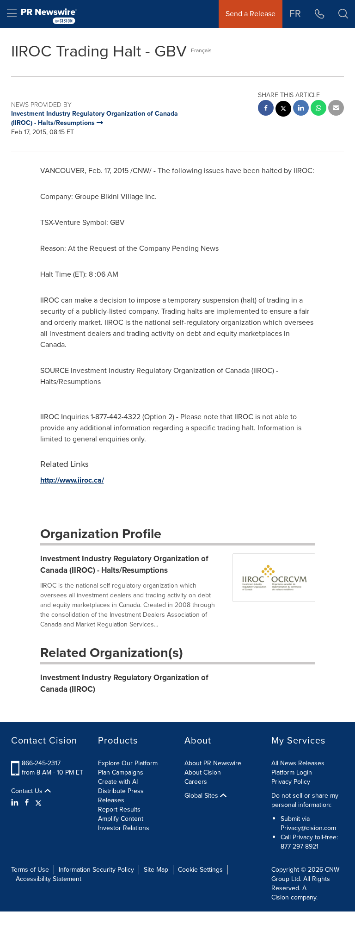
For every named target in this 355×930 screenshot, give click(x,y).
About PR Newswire (212, 763)
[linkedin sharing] (301, 109)
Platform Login (291, 772)
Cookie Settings (200, 869)
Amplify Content (120, 819)
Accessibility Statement (48, 879)
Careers (195, 782)
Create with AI (118, 782)
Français (201, 50)
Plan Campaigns (120, 772)
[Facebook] (27, 802)
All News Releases (297, 763)
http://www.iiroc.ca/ (72, 480)
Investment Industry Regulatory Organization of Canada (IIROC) (124, 683)
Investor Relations (123, 828)
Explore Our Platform (128, 763)
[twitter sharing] (283, 110)
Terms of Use (30, 869)
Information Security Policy (96, 869)
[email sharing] (336, 109)
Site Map (156, 869)
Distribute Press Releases (121, 795)
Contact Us (27, 791)
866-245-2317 (41, 763)
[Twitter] (38, 802)
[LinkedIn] (16, 802)
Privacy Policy (290, 782)
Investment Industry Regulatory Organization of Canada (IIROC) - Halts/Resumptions (124, 564)
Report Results (119, 809)
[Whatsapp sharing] (318, 109)
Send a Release (250, 13)
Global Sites (202, 795)
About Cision (202, 772)
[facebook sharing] (266, 109)
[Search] (343, 14)
